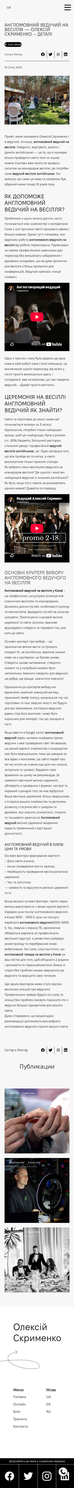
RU (48, 1411)
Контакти (20, 1426)
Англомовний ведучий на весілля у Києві (34, 590)
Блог (16, 1411)
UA (48, 1397)
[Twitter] (50, 54)
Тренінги (20, 1419)
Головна (19, 1397)
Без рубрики (17, 1232)
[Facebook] (43, 54)
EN (48, 1404)
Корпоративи (17, 1162)
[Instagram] (58, 54)
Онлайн (19, 1404)
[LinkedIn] (65, 54)
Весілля (14, 1093)
